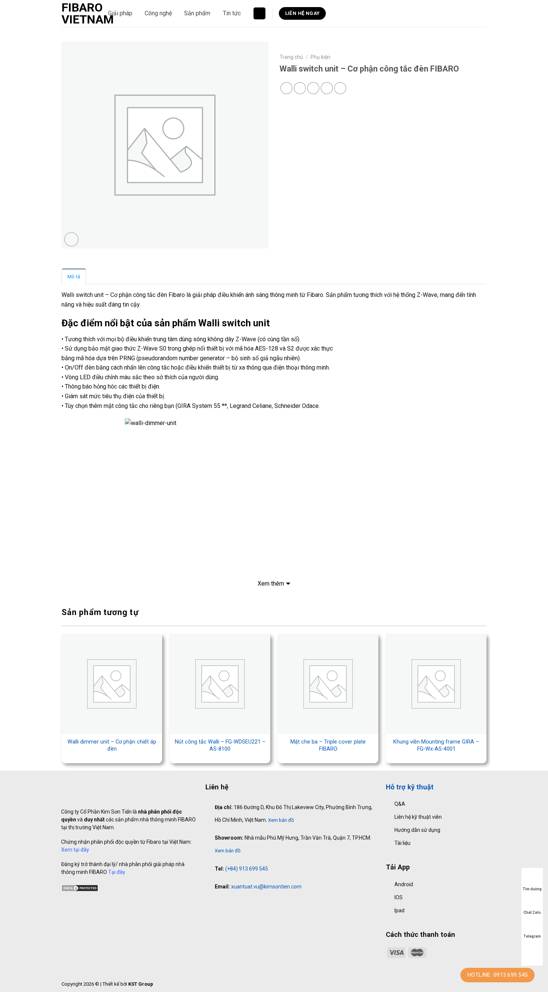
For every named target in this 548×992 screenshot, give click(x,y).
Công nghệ (158, 13)
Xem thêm (271, 583)
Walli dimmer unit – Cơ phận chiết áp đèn (111, 745)
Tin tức (232, 13)
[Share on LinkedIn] (340, 88)
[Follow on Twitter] (233, 907)
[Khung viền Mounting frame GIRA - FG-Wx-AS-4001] (436, 684)
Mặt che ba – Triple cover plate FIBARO (328, 745)
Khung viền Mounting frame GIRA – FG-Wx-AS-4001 (436, 745)
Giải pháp (120, 13)
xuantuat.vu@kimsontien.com (266, 887)
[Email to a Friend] (313, 88)
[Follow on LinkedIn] (241, 907)
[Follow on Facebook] (209, 907)
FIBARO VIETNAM (79, 13)
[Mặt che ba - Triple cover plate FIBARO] (328, 684)
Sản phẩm (197, 13)
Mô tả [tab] (73, 276)
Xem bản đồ (281, 820)
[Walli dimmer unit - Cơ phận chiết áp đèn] (112, 684)
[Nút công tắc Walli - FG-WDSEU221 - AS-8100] (220, 684)
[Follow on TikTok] (225, 907)
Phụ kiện (320, 57)
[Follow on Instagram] (217, 907)
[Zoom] (71, 239)
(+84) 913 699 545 (246, 869)
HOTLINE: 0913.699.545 (497, 975)
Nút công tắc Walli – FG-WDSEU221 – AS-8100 (220, 745)
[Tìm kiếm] (259, 13)
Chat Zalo (532, 912)
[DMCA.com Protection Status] (79, 888)
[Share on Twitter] (300, 88)
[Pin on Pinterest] (327, 88)
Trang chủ (291, 57)
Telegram (532, 936)
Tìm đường (532, 889)
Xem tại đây (75, 850)
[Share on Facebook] (286, 88)
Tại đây (116, 872)
